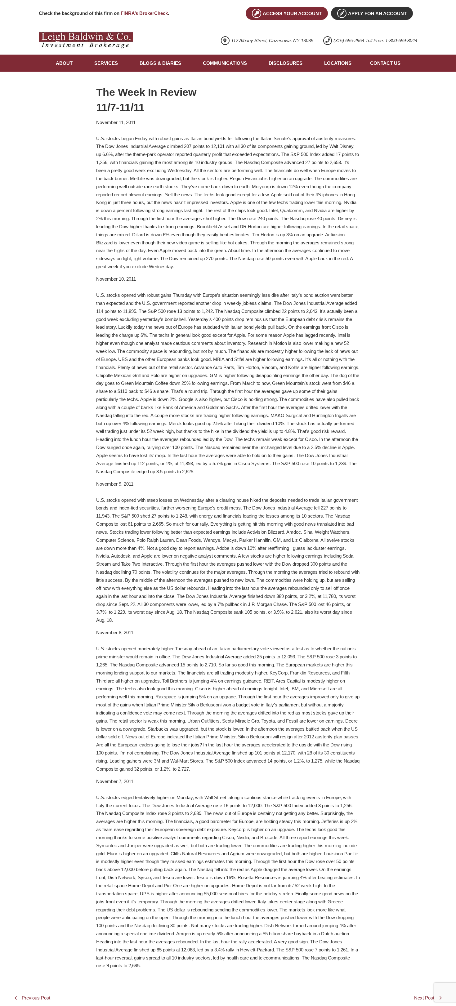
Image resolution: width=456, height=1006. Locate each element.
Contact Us (385, 63)
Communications (225, 63)
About (64, 63)
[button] (66, 63)
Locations (337, 63)
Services (106, 63)
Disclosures (285, 63)
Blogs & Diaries (160, 63)
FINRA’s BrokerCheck (144, 13)
